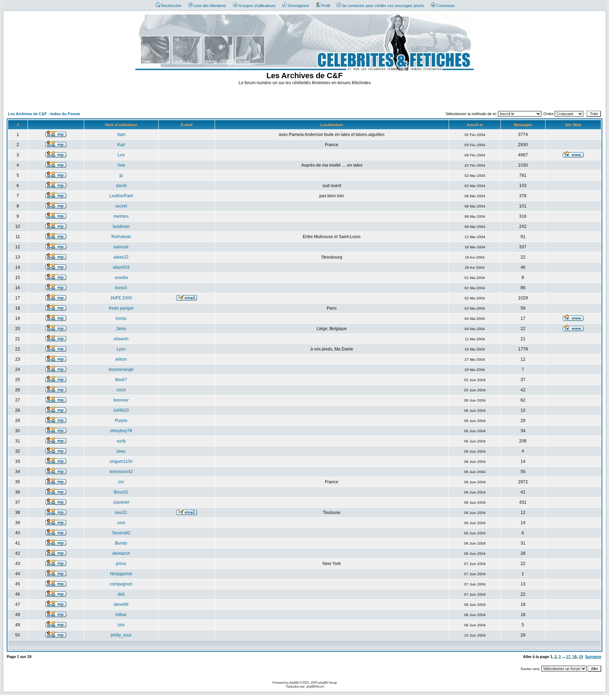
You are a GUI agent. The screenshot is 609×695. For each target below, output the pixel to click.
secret (121, 206)
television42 (121, 471)
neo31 (121, 512)
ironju (121, 318)
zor (121, 481)
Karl (121, 144)
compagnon (121, 584)
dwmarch (121, 553)
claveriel (121, 502)
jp (121, 175)
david (121, 185)
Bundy (121, 543)
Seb (121, 165)
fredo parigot (121, 308)
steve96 (121, 604)
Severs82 (121, 532)
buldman (121, 226)
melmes (121, 216)
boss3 (121, 287)
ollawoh (121, 338)
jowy (121, 451)
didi (121, 594)
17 (568, 656)
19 (581, 656)
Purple (121, 420)
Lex (121, 155)
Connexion (445, 6)
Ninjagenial (121, 573)
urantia (121, 277)
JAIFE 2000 (121, 298)
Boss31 (121, 492)
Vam (121, 134)
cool (121, 522)
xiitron (121, 359)
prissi (121, 563)
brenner (121, 400)
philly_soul (121, 635)
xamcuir (121, 246)
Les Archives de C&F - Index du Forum (44, 114)
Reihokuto (121, 236)
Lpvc (121, 349)
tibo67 (121, 379)
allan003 (121, 267)
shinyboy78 (121, 430)
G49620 (121, 410)
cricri (121, 389)
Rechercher (171, 6)
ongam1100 (121, 461)
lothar (121, 614)
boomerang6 (121, 369)
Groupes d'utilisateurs (257, 6)
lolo (121, 624)
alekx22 (121, 257)
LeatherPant (121, 195)
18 (574, 656)
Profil (325, 6)
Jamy (121, 328)
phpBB (294, 682)
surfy (121, 441)
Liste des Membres (209, 6)
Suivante (593, 656)
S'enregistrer (298, 6)
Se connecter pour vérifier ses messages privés (383, 6)
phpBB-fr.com (315, 686)
